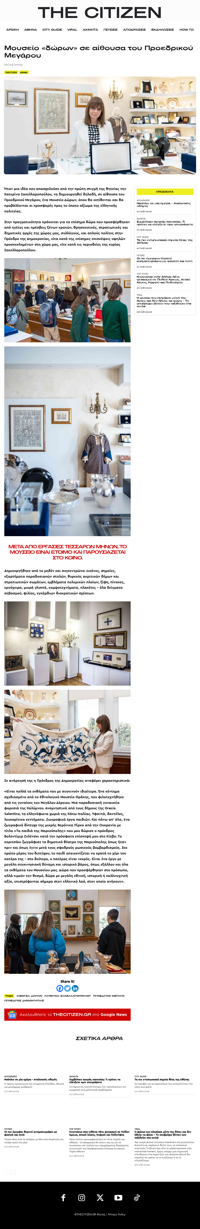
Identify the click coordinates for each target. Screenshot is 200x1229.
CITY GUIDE (142, 237)
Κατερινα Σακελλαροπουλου (68, 995)
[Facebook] (59, 988)
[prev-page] (6, 1172)
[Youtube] (118, 1199)
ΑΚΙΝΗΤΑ (141, 219)
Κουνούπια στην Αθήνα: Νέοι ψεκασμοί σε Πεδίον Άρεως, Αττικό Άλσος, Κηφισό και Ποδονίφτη (163, 279)
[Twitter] (67, 988)
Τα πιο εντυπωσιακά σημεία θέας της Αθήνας (165, 241)
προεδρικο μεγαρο (108, 995)
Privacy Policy (117, 1214)
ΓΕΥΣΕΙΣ (141, 255)
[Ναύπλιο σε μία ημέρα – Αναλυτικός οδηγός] (34, 1060)
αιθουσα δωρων (29, 995)
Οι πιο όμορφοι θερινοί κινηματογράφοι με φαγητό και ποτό (165, 260)
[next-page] (13, 1172)
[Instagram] (81, 1199)
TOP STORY (142, 274)
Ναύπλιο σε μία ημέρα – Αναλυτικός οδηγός (164, 205)
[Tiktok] (137, 1199)
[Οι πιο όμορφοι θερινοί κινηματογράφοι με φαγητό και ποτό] (34, 1113)
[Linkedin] (75, 988)
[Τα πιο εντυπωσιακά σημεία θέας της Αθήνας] (165, 1060)
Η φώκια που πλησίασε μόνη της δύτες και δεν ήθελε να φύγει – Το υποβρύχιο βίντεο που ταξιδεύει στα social (164, 302)
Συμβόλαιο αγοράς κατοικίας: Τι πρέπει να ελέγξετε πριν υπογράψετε (165, 223)
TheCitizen (11, 72)
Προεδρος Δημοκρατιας (24, 1000)
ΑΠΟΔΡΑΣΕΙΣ (143, 200)
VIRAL (140, 295)
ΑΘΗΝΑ (23, 72)
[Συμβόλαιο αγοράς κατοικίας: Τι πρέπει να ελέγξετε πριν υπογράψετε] (99, 1060)
